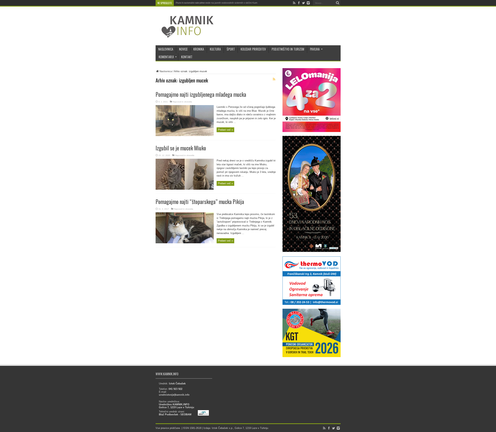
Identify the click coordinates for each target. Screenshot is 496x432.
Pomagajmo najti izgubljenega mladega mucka (201, 94)
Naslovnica (165, 71)
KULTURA (215, 49)
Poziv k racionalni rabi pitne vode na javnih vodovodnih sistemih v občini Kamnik (218, 3)
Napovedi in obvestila (182, 102)
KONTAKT (186, 57)
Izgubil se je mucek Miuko (181, 148)
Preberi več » (225, 129)
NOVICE (183, 49)
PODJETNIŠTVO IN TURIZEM (288, 49)
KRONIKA (198, 49)
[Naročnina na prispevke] (274, 79)
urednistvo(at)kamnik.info (174, 394)
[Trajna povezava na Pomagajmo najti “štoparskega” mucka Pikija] (185, 242)
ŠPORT (231, 49)
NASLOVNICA (165, 49)
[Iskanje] (338, 3)
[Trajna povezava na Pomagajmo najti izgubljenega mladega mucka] (185, 135)
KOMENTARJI (166, 57)
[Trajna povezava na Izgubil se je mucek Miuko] (185, 188)
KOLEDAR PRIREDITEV (253, 49)
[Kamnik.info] (185, 35)
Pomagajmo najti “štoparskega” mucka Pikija (200, 202)
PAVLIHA (315, 49)
